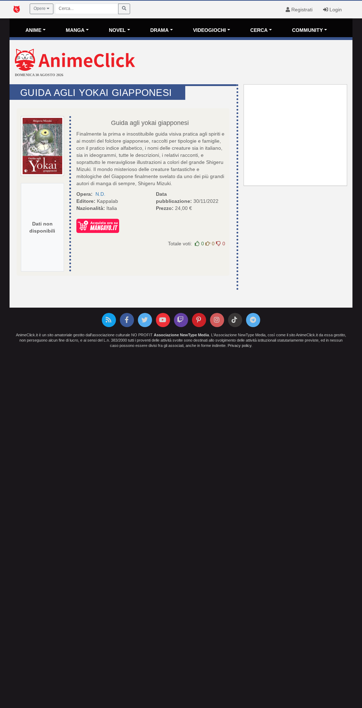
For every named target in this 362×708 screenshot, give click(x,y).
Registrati (301, 9)
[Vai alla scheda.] (42, 146)
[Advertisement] (238, 63)
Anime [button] (33, 30)
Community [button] (307, 30)
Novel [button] (117, 30)
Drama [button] (159, 30)
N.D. (100, 194)
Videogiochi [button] (209, 30)
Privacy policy (239, 345)
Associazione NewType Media (181, 335)
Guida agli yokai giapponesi (150, 122)
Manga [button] (75, 30)
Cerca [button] (259, 30)
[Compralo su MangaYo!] (97, 225)
